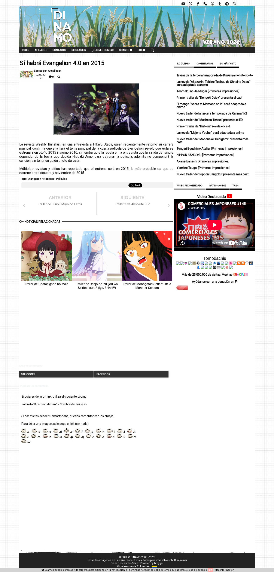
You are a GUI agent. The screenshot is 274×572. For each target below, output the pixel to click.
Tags (235, 185)
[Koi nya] (210, 264)
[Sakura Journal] (227, 268)
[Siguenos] (212, 4)
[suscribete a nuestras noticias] (205, 4)
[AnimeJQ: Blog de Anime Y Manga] (231, 268)
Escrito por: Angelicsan (47, 70)
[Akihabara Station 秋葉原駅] (247, 264)
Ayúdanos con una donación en (213, 281)
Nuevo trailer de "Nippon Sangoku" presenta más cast (213, 174)
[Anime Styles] (226, 264)
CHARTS (124, 50)
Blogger (158, 563)
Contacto (59, 50)
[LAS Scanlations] (202, 264)
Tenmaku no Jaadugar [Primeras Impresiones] (208, 91)
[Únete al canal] (227, 4)
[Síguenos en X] (190, 4)
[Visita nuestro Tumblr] (219, 4)
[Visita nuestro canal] (183, 4)
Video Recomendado (190, 185)
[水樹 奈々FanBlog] (198, 264)
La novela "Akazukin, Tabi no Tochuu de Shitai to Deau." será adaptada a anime (213, 83)
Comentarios (205, 63)
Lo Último (183, 63)
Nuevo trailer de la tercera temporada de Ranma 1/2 (212, 113)
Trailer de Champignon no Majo (46, 284)
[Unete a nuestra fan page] (198, 4)
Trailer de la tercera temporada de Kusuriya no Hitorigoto (215, 75)
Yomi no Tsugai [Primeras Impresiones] (203, 167)
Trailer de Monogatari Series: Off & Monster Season (147, 286)
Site (140, 50)
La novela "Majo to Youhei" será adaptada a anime (210, 132)
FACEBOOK (103, 374)
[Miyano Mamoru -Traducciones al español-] (239, 264)
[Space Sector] (206, 268)
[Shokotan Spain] (230, 264)
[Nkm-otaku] (214, 268)
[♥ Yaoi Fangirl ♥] (190, 264)
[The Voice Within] (218, 268)
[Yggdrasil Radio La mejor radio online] (182, 264)
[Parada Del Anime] (218, 264)
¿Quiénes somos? (102, 50)
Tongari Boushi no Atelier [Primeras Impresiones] (210, 148)
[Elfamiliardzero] (251, 264)
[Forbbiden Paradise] (206, 264)
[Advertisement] (96, 330)
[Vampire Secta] (194, 264)
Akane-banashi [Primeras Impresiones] (203, 161)
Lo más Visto (228, 63)
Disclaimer (78, 50)
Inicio (25, 50)
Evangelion (34, 178)
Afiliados (41, 50)
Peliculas (61, 178)
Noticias (48, 178)
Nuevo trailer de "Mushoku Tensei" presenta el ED (210, 120)
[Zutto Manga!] (222, 264)
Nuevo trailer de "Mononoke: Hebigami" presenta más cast (213, 140)
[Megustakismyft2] (198, 268)
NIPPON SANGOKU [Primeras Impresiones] (205, 155)
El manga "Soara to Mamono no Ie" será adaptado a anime (211, 105)
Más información (224, 570)
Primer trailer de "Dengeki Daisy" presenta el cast (209, 97)
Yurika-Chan (131, 563)
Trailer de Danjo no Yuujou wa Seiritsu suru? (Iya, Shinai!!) (97, 286)
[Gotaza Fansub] (202, 268)
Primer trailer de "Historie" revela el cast (203, 126)
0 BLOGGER (28, 374)
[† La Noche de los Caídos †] (178, 264)
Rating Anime (217, 185)
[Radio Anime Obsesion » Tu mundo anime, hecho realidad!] (214, 264)
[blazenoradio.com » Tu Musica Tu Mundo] (243, 264)
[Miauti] (186, 264)
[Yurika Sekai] (235, 264)
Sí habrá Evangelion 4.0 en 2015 (62, 63)
